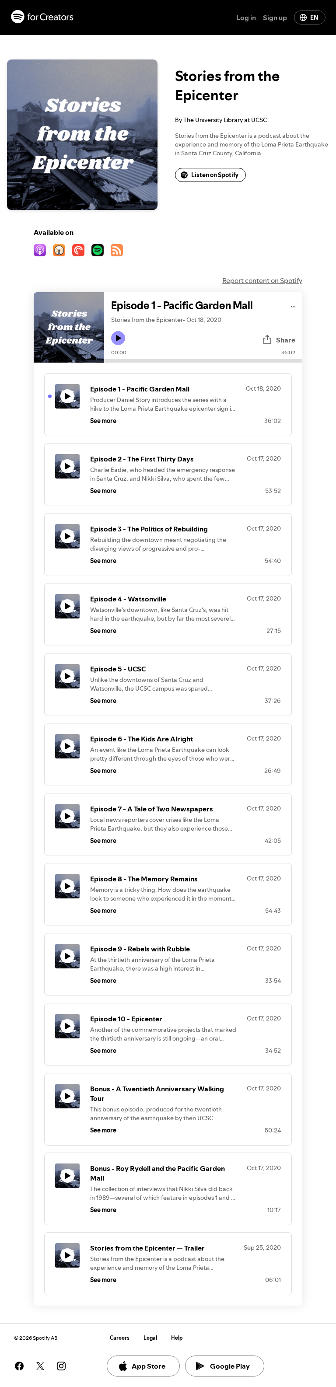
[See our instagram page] (61, 1366)
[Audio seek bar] (203, 361)
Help (177, 1338)
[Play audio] (293, 305)
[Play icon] (118, 338)
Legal (150, 1338)
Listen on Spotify (214, 175)
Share (285, 340)
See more (103, 420)
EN (314, 17)
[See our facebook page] (19, 1366)
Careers (120, 1338)
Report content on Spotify (262, 280)
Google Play (230, 1366)
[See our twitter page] (40, 1366)
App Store (148, 1366)
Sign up (275, 17)
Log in (246, 17)
